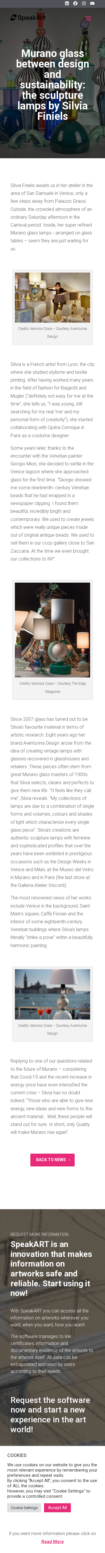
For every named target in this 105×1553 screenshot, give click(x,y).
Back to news (51, 1159)
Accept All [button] (57, 1507)
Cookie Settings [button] (24, 1508)
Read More (52, 1541)
